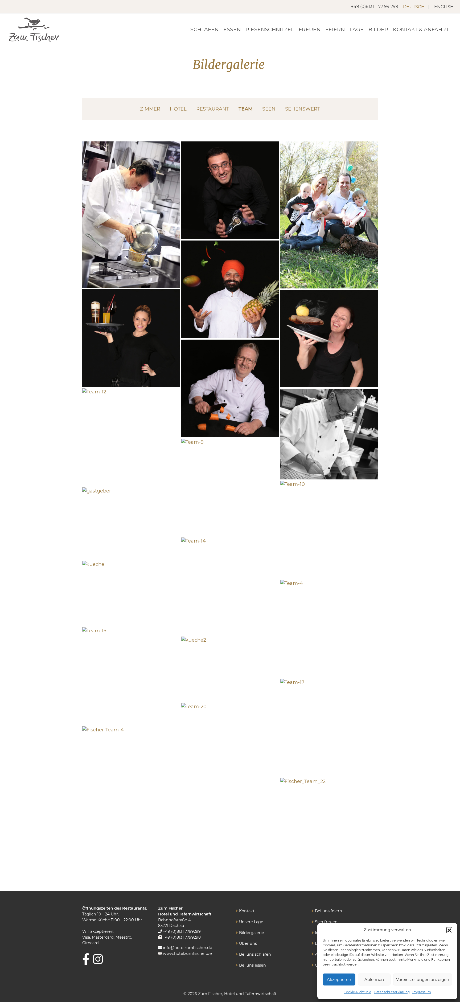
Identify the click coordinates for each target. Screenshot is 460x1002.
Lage (357, 29)
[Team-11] (230, 388)
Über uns (248, 943)
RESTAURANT (212, 109)
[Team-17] (329, 727)
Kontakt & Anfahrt (421, 29)
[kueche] (131, 593)
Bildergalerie (251, 932)
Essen (232, 29)
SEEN (269, 109)
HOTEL (178, 109)
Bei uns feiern (328, 911)
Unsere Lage (251, 921)
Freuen (310, 29)
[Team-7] (329, 338)
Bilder (378, 29)
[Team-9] (230, 487)
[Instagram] (98, 959)
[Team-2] (230, 190)
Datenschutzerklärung (392, 992)
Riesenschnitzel (269, 29)
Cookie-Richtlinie (357, 992)
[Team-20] (230, 752)
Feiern (335, 29)
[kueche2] (230, 669)
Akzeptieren (339, 979)
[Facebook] (85, 959)
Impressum (421, 992)
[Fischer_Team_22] (329, 826)
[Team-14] (230, 586)
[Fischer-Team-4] (131, 775)
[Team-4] (329, 628)
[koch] (329, 434)
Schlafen (204, 29)
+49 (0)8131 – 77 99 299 (374, 6)
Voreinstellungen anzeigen (422, 979)
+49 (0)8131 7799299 (181, 931)
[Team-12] (131, 437)
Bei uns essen (252, 965)
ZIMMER (150, 109)
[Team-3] (230, 289)
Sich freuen (326, 921)
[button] (449, 929)
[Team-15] (131, 676)
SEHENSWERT (302, 109)
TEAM (246, 109)
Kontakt (246, 911)
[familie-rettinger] (329, 214)
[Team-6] (131, 338)
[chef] (131, 214)
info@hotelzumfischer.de (187, 947)
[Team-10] (329, 529)
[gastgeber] (131, 523)
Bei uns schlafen (255, 954)
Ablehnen (374, 979)
